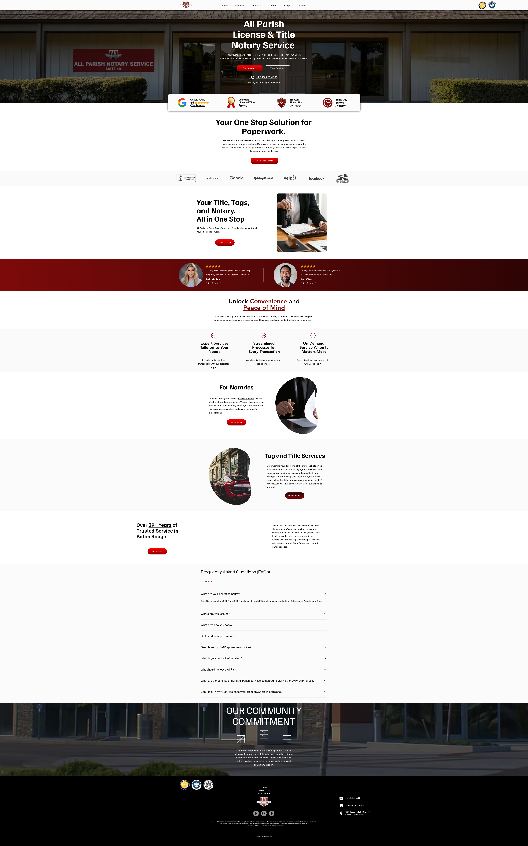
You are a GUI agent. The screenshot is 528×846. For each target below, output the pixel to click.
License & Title (264, 790)
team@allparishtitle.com (355, 798)
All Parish (264, 787)
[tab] (208, 581)
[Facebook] (271, 813)
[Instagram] (264, 813)
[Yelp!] (256, 813)
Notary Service (264, 793)
